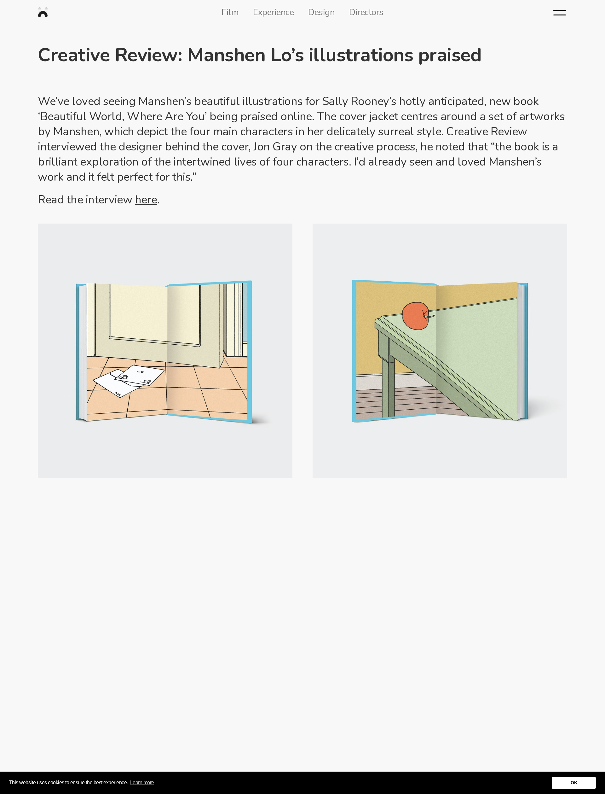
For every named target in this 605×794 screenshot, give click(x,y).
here (146, 199)
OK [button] (574, 782)
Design (321, 12)
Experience (273, 12)
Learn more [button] (142, 782)
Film (230, 12)
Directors (366, 12)
